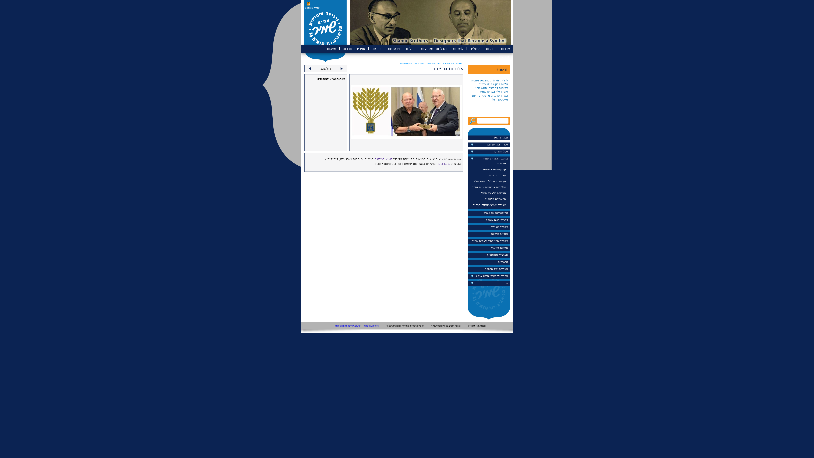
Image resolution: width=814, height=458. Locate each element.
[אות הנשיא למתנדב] (406, 138)
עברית (316, 8)
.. (507, 283)
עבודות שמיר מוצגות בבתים (489, 205)
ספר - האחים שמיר (496, 144)
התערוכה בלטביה (495, 199)
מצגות (331, 48)
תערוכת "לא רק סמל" (493, 193)
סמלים (474, 48)
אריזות (376, 48)
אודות (505, 48)
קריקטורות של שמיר (496, 213)
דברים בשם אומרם (497, 220)
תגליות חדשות (499, 234)
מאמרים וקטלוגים (497, 255)
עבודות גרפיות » (425, 63)
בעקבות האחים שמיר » (444, 63)
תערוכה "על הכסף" (496, 269)
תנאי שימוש (501, 137)
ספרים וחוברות (354, 48)
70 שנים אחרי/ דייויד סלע (490, 181)
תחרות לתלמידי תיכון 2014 (492, 276)
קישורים (503, 262)
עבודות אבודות (499, 227)
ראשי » (459, 63)
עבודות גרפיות (497, 175)
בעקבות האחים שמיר (495, 158)
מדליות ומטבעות (434, 48)
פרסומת (394, 48)
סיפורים (501, 163)
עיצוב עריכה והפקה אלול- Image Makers (357, 325)
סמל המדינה (500, 151)
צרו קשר (503, 56)
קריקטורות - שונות (494, 169)
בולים (410, 48)
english (309, 8)
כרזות (490, 48)
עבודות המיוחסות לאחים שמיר (490, 241)
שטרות (458, 48)
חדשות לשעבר (499, 248)
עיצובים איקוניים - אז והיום (489, 187)
